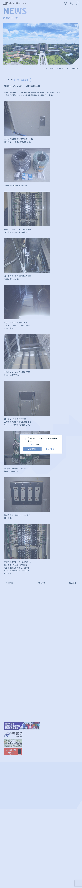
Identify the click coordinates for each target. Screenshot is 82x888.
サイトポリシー (31, 444)
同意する (31, 448)
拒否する (50, 448)
